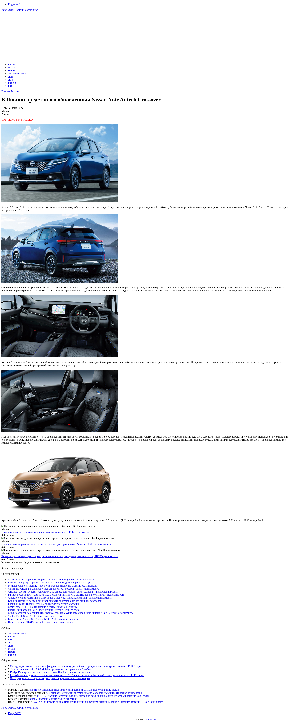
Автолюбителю (17, 73)
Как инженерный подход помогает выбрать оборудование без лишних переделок (55, 600)
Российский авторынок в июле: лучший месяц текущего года (43, 609)
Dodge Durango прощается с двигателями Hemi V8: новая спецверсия (50, 672)
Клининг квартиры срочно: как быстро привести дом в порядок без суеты (50, 582)
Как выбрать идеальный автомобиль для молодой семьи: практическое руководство (94, 692)
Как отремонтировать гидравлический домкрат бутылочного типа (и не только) (74, 689)
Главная (5, 91)
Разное (12, 82)
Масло (11, 67)
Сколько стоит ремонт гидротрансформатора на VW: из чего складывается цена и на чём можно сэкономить (70, 612)
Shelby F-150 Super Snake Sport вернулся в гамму (36, 616)
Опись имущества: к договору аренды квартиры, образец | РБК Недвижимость (53, 588)
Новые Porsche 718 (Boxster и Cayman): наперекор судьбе (40, 622)
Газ (10, 85)
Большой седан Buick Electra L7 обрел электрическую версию (43, 603)
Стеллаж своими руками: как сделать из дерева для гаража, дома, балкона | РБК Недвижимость (63, 591)
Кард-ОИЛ (14, 4)
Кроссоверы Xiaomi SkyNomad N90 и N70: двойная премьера (43, 619)
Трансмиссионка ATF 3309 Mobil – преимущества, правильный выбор (50, 669)
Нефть (11, 70)
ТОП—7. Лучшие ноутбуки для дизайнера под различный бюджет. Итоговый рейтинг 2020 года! (93, 695)
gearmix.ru (150, 719)
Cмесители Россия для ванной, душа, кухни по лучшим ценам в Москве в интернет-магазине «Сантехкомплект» (99, 701)
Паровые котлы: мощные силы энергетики (52, 698)
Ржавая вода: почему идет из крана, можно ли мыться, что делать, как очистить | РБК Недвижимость (66, 594)
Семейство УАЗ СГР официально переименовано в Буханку (42, 606)
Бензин (12, 64)
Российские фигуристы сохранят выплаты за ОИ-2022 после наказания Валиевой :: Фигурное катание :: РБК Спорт (77, 675)
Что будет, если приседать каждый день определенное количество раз (50, 678)
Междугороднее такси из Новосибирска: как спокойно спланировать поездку (52, 585)
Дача (10, 79)
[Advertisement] (145, 36)
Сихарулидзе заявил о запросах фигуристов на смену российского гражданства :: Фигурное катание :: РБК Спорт (75, 666)
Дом (10, 76)
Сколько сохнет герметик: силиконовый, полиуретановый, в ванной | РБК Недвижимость (60, 597)
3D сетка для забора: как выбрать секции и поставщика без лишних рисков (51, 579)
